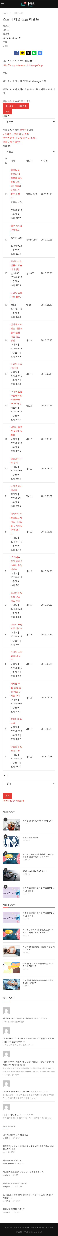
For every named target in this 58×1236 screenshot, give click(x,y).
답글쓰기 (16, 142)
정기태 (15, 1064)
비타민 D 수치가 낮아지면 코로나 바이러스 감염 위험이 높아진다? (38, 855)
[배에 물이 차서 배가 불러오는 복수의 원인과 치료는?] (11, 967)
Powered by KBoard (13, 800)
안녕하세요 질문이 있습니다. (15, 1183)
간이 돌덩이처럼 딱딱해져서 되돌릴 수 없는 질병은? (38, 981)
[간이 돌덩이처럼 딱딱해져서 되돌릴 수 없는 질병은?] (11, 984)
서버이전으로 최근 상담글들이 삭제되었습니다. (23, 1172)
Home (5, 13)
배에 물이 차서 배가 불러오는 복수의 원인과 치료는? (38, 965)
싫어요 (22, 106)
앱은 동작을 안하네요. (12, 1160)
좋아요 (9, 106)
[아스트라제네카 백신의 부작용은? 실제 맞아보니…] (11, 892)
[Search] (55, 4)
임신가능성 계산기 (31, 837)
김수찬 (7, 1138)
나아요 (7, 1175)
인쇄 (7, 111)
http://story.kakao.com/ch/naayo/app (23, 65)
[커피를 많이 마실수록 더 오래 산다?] (11, 824)
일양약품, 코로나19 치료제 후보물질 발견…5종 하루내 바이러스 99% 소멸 (28, 1147)
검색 (7, 796)
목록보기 (7, 142)
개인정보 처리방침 (21, 1227)
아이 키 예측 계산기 (11, 1114)
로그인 (23, 130)
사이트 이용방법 (37, 1227)
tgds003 (8, 1186)
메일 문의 (49, 1227)
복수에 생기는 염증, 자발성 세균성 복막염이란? (39, 948)
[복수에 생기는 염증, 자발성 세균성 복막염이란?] (11, 951)
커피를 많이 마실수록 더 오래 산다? (38, 820)
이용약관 (8, 1227)
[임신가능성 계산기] (11, 841)
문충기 (15, 1041)
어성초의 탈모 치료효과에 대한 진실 (19, 1091)
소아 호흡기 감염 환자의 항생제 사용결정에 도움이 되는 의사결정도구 (28, 1196)
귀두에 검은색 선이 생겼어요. (15, 1135)
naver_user (9, 1163)
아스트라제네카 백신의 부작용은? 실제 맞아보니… (38, 889)
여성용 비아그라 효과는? (13, 1209)
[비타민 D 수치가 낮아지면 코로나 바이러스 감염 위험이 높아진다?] (11, 858)
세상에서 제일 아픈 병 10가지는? (17, 1018)
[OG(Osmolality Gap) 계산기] (11, 875)
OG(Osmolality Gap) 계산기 (35, 871)
